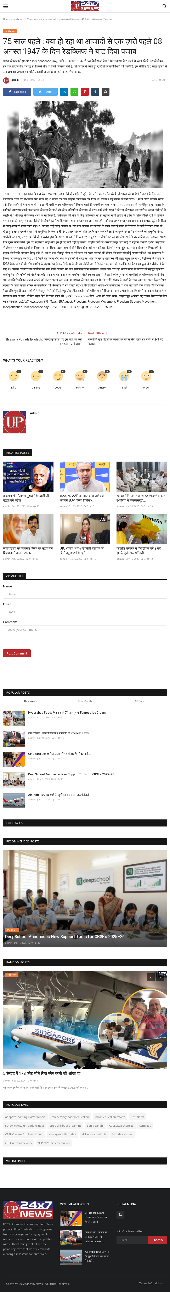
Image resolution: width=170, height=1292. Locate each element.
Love (58, 387)
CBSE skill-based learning (65, 1125)
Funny (80, 387)
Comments (14, 576)
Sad (124, 387)
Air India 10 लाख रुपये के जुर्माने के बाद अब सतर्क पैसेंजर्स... (59, 794)
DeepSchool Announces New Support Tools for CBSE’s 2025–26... (72, 774)
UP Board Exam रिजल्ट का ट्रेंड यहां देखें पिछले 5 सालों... (59, 753)
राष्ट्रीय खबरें (18, 19)
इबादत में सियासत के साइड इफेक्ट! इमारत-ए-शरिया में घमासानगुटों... (141, 498)
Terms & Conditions (151, 1283)
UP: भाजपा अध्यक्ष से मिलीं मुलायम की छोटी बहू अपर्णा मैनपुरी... (82, 550)
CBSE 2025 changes (121, 1125)
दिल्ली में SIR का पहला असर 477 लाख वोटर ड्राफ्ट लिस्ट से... (49, 1073)
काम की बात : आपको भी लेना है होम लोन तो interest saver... (60, 733)
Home (6, 19)
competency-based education (70, 1117)
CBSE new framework (18, 1143)
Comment (10, 622)
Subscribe (157, 1240)
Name (7, 586)
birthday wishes (122, 1134)
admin (15, 80)
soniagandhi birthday (62, 1134)
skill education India (94, 1134)
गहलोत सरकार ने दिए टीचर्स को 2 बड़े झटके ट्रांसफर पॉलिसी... (139, 550)
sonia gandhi (95, 1125)
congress (145, 1125)
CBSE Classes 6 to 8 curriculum (24, 1134)
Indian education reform (110, 1117)
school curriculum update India (24, 1125)
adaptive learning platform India (25, 1117)
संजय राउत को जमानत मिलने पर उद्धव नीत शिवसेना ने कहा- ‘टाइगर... (28, 550)
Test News (137, 1117)
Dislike (36, 387)
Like (13, 387)
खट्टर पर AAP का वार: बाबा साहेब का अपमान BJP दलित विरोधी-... (82, 498)
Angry (102, 387)
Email (7, 604)
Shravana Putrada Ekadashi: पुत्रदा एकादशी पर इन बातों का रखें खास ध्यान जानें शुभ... (43, 342)
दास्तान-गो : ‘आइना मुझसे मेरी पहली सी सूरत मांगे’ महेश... (26, 498)
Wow (146, 387)
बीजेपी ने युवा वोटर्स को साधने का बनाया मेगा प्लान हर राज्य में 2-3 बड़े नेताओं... (125, 342)
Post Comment (17, 653)
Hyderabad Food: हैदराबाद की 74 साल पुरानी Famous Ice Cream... (68, 712)
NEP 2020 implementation (54, 1143)
